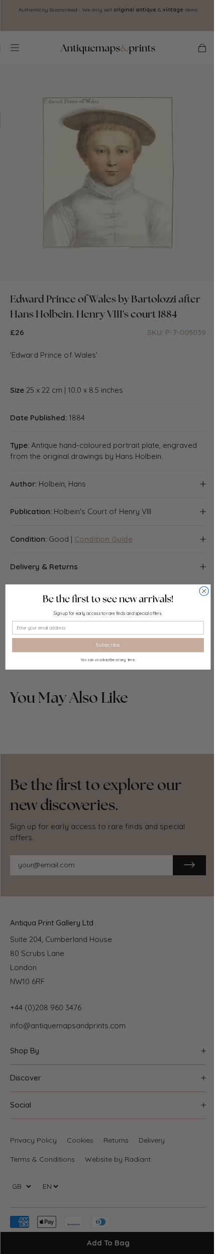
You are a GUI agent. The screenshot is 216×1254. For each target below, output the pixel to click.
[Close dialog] (203, 590)
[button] (108, 598)
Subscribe (108, 645)
